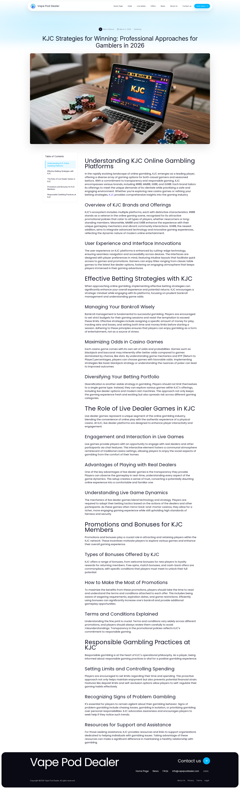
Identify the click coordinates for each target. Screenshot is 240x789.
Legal (206, 780)
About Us (181, 780)
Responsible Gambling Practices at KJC (61, 195)
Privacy (191, 780)
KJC (111, 194)
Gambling (137, 29)
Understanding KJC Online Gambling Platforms (58, 164)
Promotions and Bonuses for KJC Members (61, 188)
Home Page (142, 771)
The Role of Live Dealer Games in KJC (61, 180)
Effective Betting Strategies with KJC (60, 172)
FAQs (165, 771)
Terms (199, 780)
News (156, 771)
